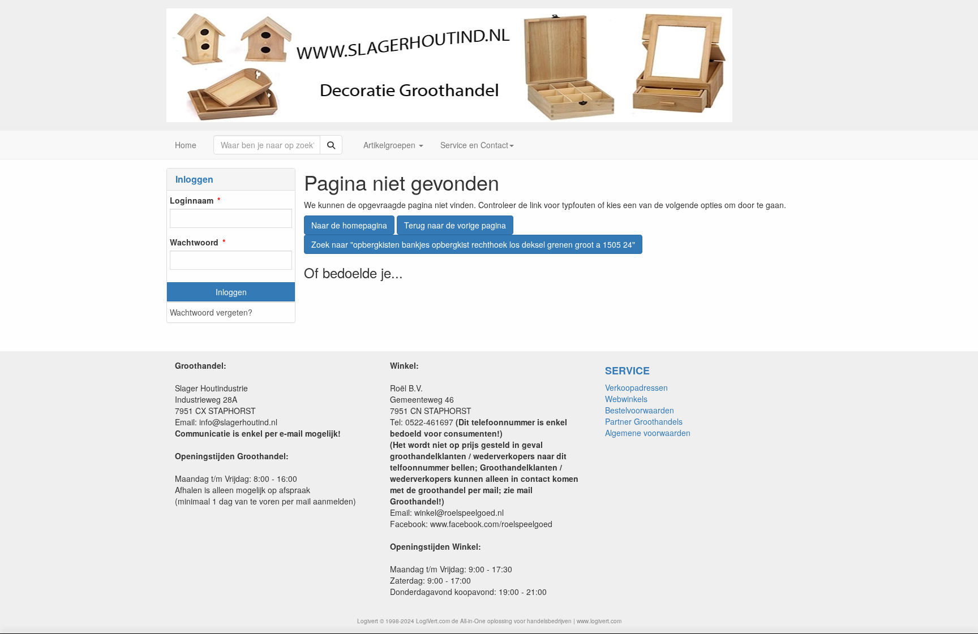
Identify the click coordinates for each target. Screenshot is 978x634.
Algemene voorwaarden (647, 432)
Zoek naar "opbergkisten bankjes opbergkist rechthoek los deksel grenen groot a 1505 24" (473, 244)
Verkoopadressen (636, 387)
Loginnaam (191, 200)
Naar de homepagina (349, 225)
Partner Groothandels (644, 421)
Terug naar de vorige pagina (455, 225)
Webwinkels (626, 398)
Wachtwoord (194, 242)
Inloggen (231, 291)
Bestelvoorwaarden (639, 410)
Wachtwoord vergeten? (211, 312)
